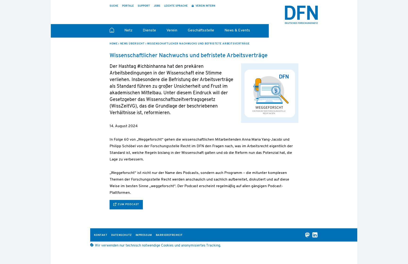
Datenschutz (121, 235)
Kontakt (100, 235)
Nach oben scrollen (367, 248)
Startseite (112, 32)
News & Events (237, 30)
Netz (128, 30)
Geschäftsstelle (201, 30)
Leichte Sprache (176, 6)
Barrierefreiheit (169, 235)
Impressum (144, 235)
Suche (114, 6)
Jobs (157, 6)
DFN (301, 15)
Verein (171, 30)
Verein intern (205, 6)
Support (144, 6)
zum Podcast (128, 204)
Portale (128, 6)
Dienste (149, 30)
